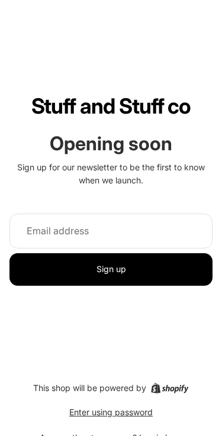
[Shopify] (169, 388)
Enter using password (111, 412)
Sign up (111, 269)
